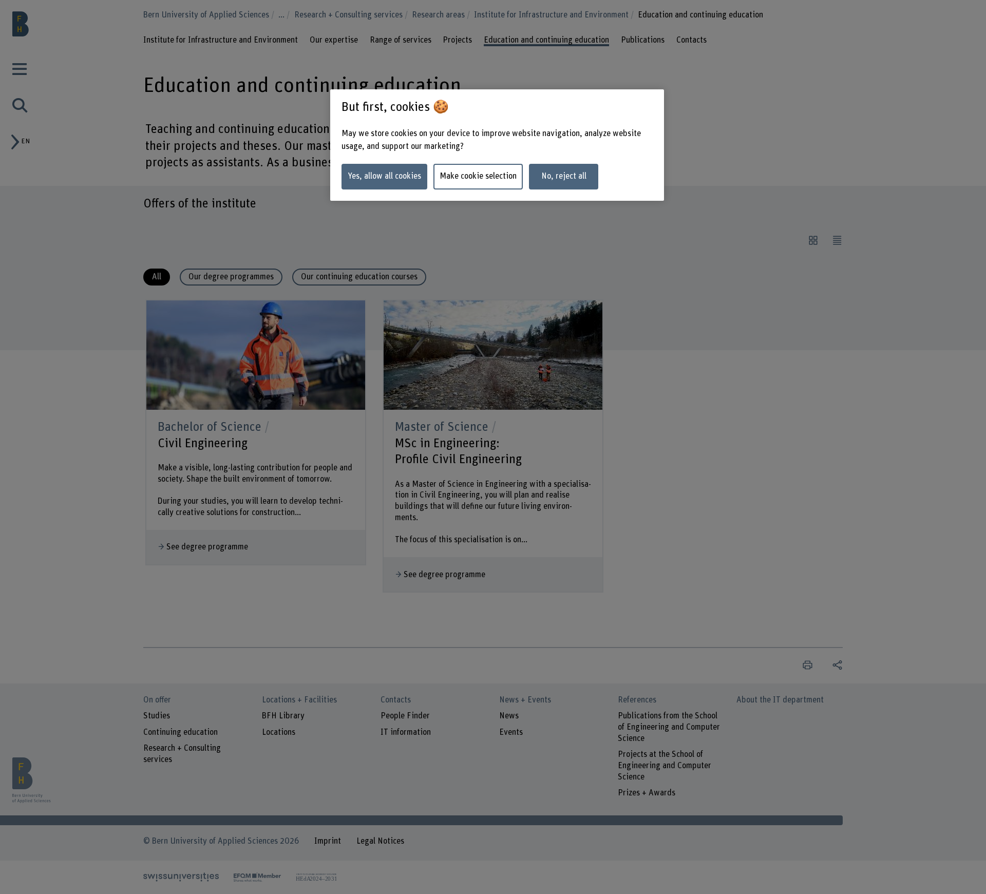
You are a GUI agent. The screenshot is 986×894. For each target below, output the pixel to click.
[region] (497, 145)
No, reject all (563, 176)
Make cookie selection (478, 176)
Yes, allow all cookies (384, 176)
